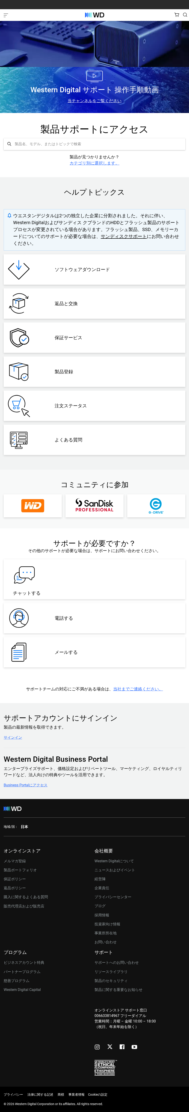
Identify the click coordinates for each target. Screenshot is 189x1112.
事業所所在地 (105, 933)
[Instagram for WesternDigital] (97, 1047)
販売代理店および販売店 (24, 906)
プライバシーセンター (112, 897)
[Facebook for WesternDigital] (122, 1047)
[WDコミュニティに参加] (33, 505)
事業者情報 (76, 1094)
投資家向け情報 (107, 924)
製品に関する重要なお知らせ (118, 989)
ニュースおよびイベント (114, 870)
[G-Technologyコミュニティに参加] (156, 505)
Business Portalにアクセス (25, 785)
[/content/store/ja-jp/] (94, 14)
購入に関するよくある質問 (26, 897)
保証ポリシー (15, 879)
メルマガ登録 (15, 861)
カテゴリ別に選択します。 (94, 163)
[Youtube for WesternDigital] (134, 1047)
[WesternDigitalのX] (109, 1047)
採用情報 (101, 915)
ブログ (100, 906)
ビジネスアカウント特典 (24, 962)
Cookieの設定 (97, 1094)
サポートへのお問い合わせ (116, 962)
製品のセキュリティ (111, 981)
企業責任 (101, 888)
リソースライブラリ (111, 972)
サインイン (13, 737)
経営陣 (100, 879)
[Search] (185, 15)
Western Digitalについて (114, 861)
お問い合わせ (105, 942)
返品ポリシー (15, 888)
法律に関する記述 (40, 1094)
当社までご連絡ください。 (138, 688)
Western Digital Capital (22, 989)
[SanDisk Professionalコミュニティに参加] (94, 505)
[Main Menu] (6, 15)
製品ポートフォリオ (20, 870)
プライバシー (13, 1094)
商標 (61, 1094)
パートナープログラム (22, 972)
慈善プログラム (17, 981)
